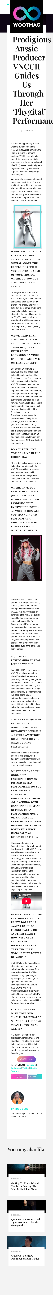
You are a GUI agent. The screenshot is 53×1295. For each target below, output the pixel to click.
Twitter (25, 1068)
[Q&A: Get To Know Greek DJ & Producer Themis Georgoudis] (26, 1206)
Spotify (33, 1068)
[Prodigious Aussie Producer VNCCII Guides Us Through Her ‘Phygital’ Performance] (17, 1097)
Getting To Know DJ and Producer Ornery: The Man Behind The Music (25, 1186)
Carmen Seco (28, 130)
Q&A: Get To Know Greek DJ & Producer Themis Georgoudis (26, 1222)
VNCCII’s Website (26, 1059)
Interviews (16, 1179)
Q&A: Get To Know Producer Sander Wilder (25, 1257)
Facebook (31, 1065)
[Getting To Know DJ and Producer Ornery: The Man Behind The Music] (26, 1170)
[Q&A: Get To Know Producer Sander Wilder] (26, 1242)
